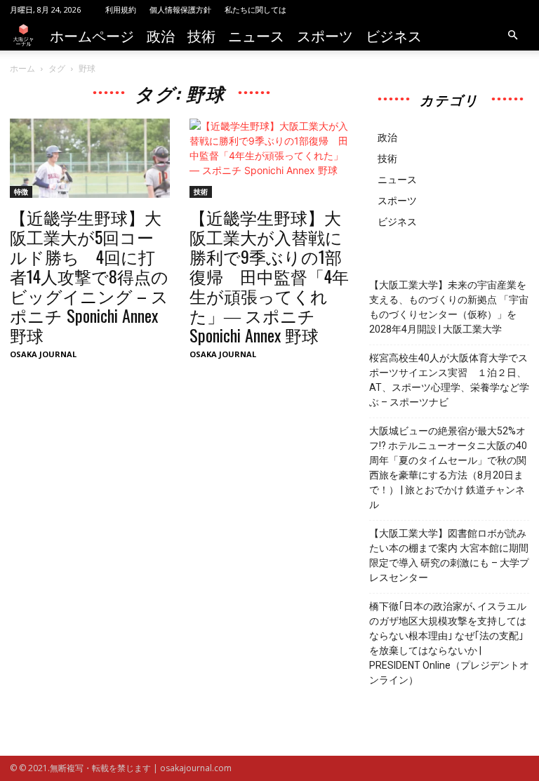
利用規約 (120, 9)
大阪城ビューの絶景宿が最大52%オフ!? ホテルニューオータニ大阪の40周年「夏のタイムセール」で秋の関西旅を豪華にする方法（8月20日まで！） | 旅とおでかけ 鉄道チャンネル (448, 467)
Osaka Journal (43, 354)
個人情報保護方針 (180, 9)
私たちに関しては (255, 9)
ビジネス (394, 35)
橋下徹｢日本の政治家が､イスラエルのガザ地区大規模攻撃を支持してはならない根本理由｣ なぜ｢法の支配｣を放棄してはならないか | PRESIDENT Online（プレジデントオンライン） (449, 643)
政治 (161, 35)
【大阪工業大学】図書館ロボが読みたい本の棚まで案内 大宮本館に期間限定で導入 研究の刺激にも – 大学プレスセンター (449, 555)
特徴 (21, 191)
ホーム (22, 68)
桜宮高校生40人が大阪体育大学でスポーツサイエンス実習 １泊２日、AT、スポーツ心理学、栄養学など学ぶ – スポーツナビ (449, 380)
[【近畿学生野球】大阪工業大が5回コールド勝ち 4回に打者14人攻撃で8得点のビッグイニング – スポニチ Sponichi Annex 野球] (90, 158)
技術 (201, 35)
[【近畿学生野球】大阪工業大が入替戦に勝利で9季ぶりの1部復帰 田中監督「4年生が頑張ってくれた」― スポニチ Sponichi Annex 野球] (269, 158)
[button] (512, 35)
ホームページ (92, 35)
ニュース (256, 35)
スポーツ (325, 35)
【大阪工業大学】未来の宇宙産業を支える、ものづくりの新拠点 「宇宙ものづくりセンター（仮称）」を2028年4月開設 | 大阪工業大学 (448, 307)
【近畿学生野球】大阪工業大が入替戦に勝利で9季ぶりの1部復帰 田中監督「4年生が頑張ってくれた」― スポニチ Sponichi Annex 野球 (269, 275)
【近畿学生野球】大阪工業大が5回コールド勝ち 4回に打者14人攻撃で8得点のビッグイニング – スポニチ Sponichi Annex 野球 (89, 275)
